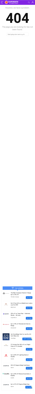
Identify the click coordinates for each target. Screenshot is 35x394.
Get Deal (29, 297)
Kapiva (12, 367)
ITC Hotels (13, 348)
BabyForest (13, 307)
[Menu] (2, 2)
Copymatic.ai (14, 317)
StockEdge (13, 338)
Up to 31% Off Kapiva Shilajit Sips (20, 384)
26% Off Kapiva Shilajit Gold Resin (20, 365)
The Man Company (15, 297)
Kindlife (12, 377)
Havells (12, 359)
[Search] (29, 2)
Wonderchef (13, 328)
